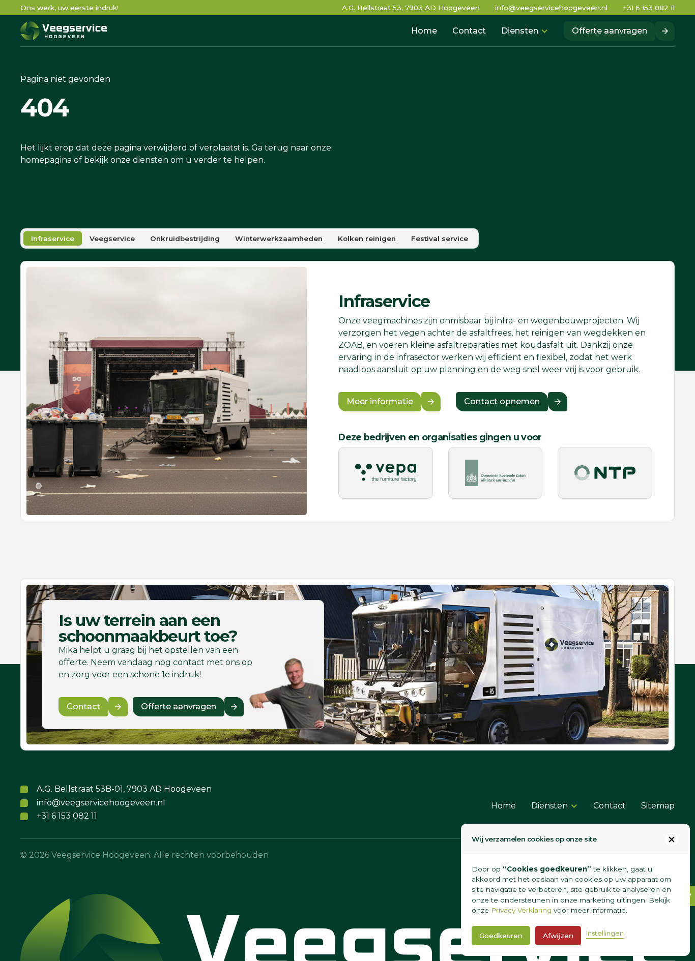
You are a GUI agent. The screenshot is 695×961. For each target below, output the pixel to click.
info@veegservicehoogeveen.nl (551, 8)
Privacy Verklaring (521, 910)
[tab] (52, 238)
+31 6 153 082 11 (649, 8)
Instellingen (605, 933)
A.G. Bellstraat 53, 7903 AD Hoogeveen (411, 8)
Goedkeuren (501, 936)
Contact (469, 31)
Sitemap (658, 805)
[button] (524, 31)
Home (424, 31)
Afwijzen (558, 936)
